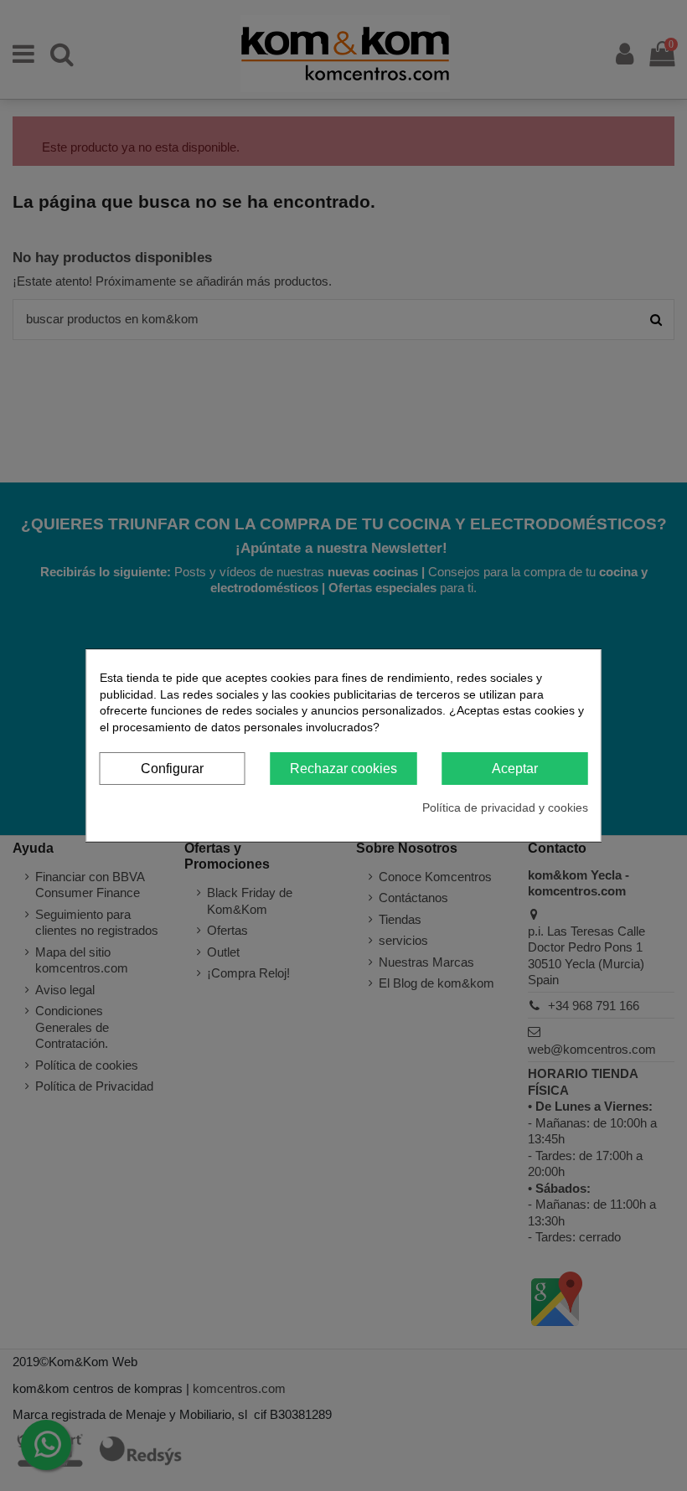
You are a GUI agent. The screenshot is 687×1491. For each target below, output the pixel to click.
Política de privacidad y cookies (505, 807)
